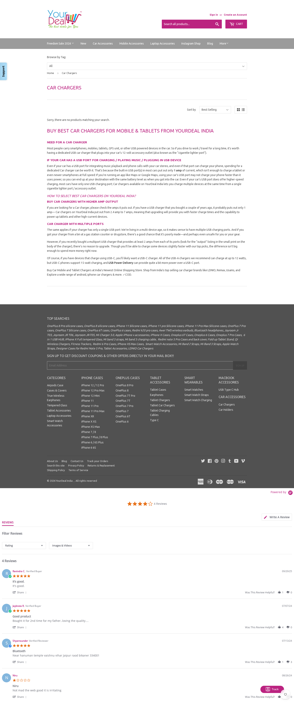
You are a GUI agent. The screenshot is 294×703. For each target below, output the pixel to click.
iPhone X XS (88, 421)
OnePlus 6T (123, 416)
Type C (154, 420)
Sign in (214, 14)
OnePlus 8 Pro (124, 385)
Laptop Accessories (162, 43)
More (223, 43)
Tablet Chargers (160, 400)
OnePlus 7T (123, 400)
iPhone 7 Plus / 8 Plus (94, 437)
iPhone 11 (87, 400)
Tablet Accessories (59, 410)
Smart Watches (193, 389)
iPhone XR (87, 416)
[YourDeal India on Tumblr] (230, 461)
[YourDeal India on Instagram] (223, 461)
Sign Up (240, 365)
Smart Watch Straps (196, 395)
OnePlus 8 (122, 390)
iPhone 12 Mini (90, 395)
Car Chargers (227, 404)
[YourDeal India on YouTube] (236, 461)
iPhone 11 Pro (90, 406)
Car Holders (226, 409)
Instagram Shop (191, 43)
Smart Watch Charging (198, 400)
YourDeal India (64, 480)
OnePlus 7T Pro (125, 395)
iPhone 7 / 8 (88, 432)
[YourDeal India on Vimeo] (243, 461)
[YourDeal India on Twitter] (203, 461)
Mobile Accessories (131, 43)
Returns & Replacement (101, 465)
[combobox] (24, 545)
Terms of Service (78, 470)
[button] (20, 592)
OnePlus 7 (122, 411)
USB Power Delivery (120, 262)
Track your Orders (97, 461)
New (83, 43)
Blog (210, 43)
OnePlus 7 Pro (124, 406)
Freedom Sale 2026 (59, 43)
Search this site (56, 465)
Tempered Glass (57, 405)
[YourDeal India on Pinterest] (216, 461)
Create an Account (235, 14)
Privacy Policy (76, 465)
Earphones (156, 395)
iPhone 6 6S (88, 447)
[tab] (277, 517)
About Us (52, 461)
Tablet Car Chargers (162, 405)
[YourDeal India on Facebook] (210, 461)
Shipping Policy (56, 470)
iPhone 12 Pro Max (92, 390)
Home (50, 73)
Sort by (191, 109)
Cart (239, 23)
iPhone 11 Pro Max (92, 411)
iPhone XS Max (90, 426)
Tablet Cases (158, 389)
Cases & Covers (57, 390)
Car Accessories (103, 43)
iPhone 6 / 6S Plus (92, 442)
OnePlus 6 (122, 421)
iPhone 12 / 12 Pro (92, 385)
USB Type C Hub (229, 389)
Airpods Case (55, 385)
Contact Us (77, 461)
